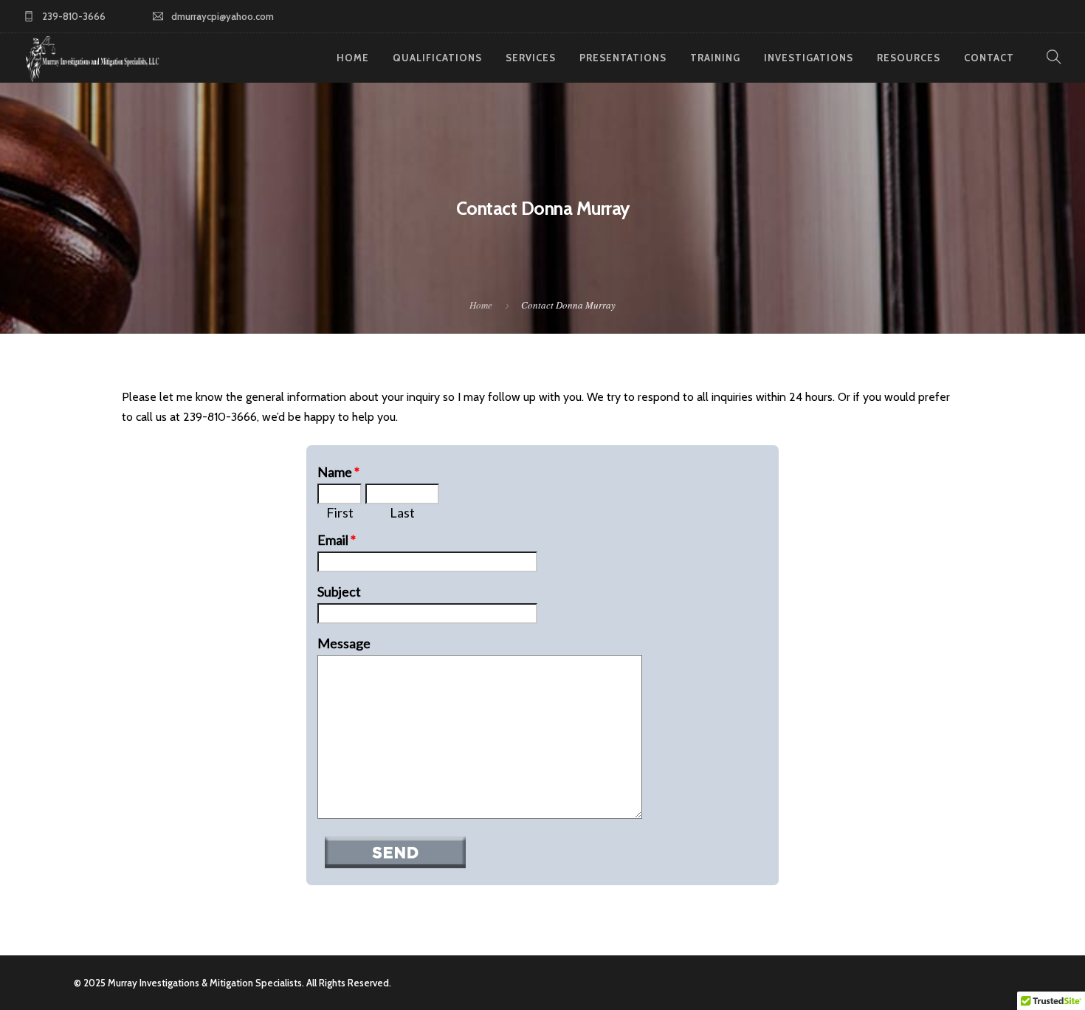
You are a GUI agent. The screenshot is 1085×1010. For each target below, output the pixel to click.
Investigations (808, 57)
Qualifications (437, 57)
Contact (989, 57)
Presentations (622, 57)
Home (353, 57)
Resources (908, 57)
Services (531, 57)
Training (715, 57)
